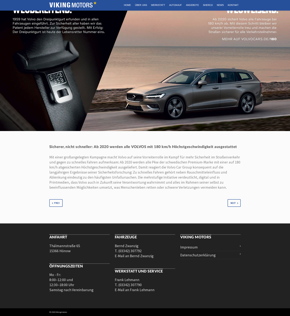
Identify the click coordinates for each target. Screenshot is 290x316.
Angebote (192, 5)
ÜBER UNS (141, 5)
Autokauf (175, 5)
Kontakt (233, 5)
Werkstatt (158, 5)
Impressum (189, 247)
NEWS (220, 5)
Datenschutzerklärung (197, 255)
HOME (127, 5)
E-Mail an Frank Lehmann (135, 289)
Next (233, 203)
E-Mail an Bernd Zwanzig (134, 256)
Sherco (208, 5)
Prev (57, 203)
